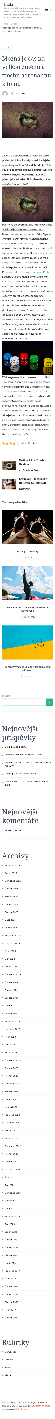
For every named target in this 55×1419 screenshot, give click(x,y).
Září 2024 (10, 959)
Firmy (7, 1367)
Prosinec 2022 (12, 1115)
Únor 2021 (10, 1208)
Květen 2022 (11, 1154)
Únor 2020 (10, 1263)
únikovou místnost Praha (36, 272)
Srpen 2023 (11, 1052)
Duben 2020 (11, 1247)
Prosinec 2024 (12, 935)
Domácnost (11, 1352)
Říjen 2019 (10, 1279)
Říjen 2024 (10, 951)
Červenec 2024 (13, 974)
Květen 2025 (11, 896)
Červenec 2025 (13, 881)
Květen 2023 (11, 1076)
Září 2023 (10, 1045)
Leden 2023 (11, 1107)
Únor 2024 (10, 1006)
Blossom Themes (41, 1405)
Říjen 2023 (10, 1037)
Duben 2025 (11, 904)
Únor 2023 (10, 1099)
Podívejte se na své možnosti (20, 774)
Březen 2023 (11, 1091)
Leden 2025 (11, 928)
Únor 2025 (10, 920)
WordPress (21, 1409)
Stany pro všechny (27, 551)
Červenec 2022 (13, 1146)
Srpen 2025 (11, 873)
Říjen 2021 (10, 1177)
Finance (9, 1360)
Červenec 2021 (13, 1193)
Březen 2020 (11, 1255)
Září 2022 (10, 1130)
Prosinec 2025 (12, 865)
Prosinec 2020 (12, 1216)
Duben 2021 (11, 1201)
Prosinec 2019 (12, 1271)
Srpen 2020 (11, 1232)
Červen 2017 (11, 1318)
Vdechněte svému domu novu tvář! (23, 755)
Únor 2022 (10, 1162)
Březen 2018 (11, 1302)
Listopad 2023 (12, 1029)
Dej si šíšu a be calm (15, 747)
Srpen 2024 (11, 967)
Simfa (8, 4)
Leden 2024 (11, 1013)
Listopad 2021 (12, 1169)
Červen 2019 (11, 1286)
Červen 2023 (11, 1068)
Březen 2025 (11, 912)
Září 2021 (10, 1185)
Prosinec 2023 (12, 1021)
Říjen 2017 (10, 1310)
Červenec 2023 (13, 1060)
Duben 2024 (11, 990)
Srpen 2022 (11, 1138)
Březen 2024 (11, 998)
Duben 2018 (11, 1294)
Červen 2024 (11, 982)
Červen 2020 (11, 1240)
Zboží (7, 47)
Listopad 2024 (12, 943)
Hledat (6, 696)
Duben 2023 (11, 1084)
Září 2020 (10, 1224)
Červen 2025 (11, 889)
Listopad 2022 (12, 1123)
